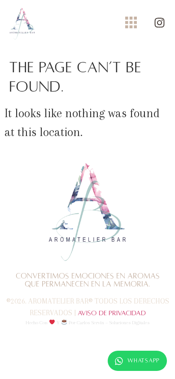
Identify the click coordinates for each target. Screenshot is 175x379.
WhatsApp (143, 360)
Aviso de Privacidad (112, 313)
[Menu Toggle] (131, 22)
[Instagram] (159, 23)
